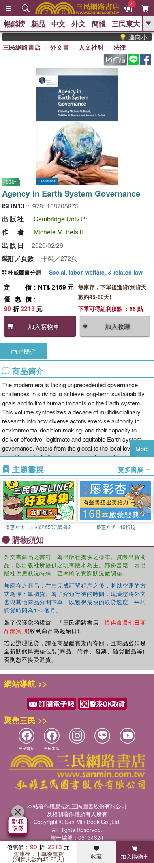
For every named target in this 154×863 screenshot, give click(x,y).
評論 (119, 59)
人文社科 (91, 47)
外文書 (59, 47)
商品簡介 (23, 351)
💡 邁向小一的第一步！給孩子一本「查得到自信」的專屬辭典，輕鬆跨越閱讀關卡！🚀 (132, 37)
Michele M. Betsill (58, 231)
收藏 (96, 856)
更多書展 (131, 469)
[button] (148, 504)
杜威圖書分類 (24, 272)
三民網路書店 (22, 47)
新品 (38, 24)
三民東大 (126, 24)
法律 (119, 47)
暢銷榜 (14, 24)
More (142, 448)
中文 (58, 24)
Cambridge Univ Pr (60, 218)
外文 (78, 24)
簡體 (99, 24)
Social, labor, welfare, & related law (96, 272)
